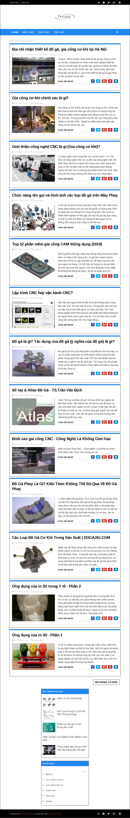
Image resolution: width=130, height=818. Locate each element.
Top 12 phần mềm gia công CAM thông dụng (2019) (57, 244)
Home (14, 32)
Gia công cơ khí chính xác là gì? (40, 98)
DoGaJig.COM (55, 813)
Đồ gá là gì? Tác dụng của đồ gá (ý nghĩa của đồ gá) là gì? (63, 341)
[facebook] (104, 2)
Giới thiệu (14, 2)
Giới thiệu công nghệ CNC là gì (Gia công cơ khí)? (56, 146)
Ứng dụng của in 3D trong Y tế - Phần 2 (46, 586)
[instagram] (119, 2)
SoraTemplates (27, 813)
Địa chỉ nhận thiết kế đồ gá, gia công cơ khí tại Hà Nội (59, 49)
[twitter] (109, 2)
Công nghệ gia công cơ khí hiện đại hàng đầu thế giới (72, 748)
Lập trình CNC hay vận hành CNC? (42, 293)
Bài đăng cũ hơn (106, 682)
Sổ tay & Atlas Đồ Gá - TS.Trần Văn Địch (47, 390)
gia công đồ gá (54, 785)
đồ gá (49, 774)
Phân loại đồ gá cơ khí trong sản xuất (69, 726)
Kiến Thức (28, 32)
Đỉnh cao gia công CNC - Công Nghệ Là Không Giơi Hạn (61, 439)
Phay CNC (43, 32)
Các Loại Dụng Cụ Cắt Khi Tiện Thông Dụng (71, 713)
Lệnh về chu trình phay (69, 698)
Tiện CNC (58, 32)
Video (49, 801)
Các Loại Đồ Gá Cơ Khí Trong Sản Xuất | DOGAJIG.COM (61, 537)
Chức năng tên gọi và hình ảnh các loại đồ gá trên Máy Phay (65, 195)
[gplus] (114, 2)
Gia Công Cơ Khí (54, 780)
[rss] (99, 2)
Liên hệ (25, 2)
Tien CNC (50, 796)
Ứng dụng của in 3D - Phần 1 (37, 635)
